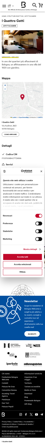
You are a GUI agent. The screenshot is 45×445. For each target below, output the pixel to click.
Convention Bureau (9, 390)
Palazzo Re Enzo (8, 386)
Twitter (31, 414)
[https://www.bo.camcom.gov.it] (32, 357)
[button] (22, 97)
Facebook (25, 414)
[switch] (38, 223)
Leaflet (14, 117)
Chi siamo (6, 373)
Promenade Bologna (32, 400)
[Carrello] (40, 5)
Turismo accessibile (32, 386)
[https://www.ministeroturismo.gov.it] (12, 348)
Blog (26, 397)
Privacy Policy (7, 421)
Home (4, 16)
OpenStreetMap (24, 117)
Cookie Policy (18, 421)
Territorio (28, 383)
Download (28, 393)
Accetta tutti (22, 257)
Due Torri (5, 403)
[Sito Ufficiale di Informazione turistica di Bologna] (23, 5)
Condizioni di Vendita (25, 424)
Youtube (36, 414)
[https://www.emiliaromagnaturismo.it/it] (33, 366)
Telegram (41, 414)
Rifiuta (22, 272)
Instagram (20, 414)
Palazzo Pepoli (7, 406)
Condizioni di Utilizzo (9, 424)
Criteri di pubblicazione (10, 426)
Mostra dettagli (30, 249)
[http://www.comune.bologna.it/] (12, 366)
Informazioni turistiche (33, 373)
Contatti (5, 383)
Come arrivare (10, 134)
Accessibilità (28, 421)
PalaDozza (6, 399)
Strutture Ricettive (15, 16)
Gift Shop (28, 404)
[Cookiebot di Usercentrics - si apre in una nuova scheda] (23, 171)
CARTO (40, 117)
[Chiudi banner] (41, 171)
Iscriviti (32, 334)
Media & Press (30, 390)
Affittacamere (30, 16)
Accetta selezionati (22, 264)
